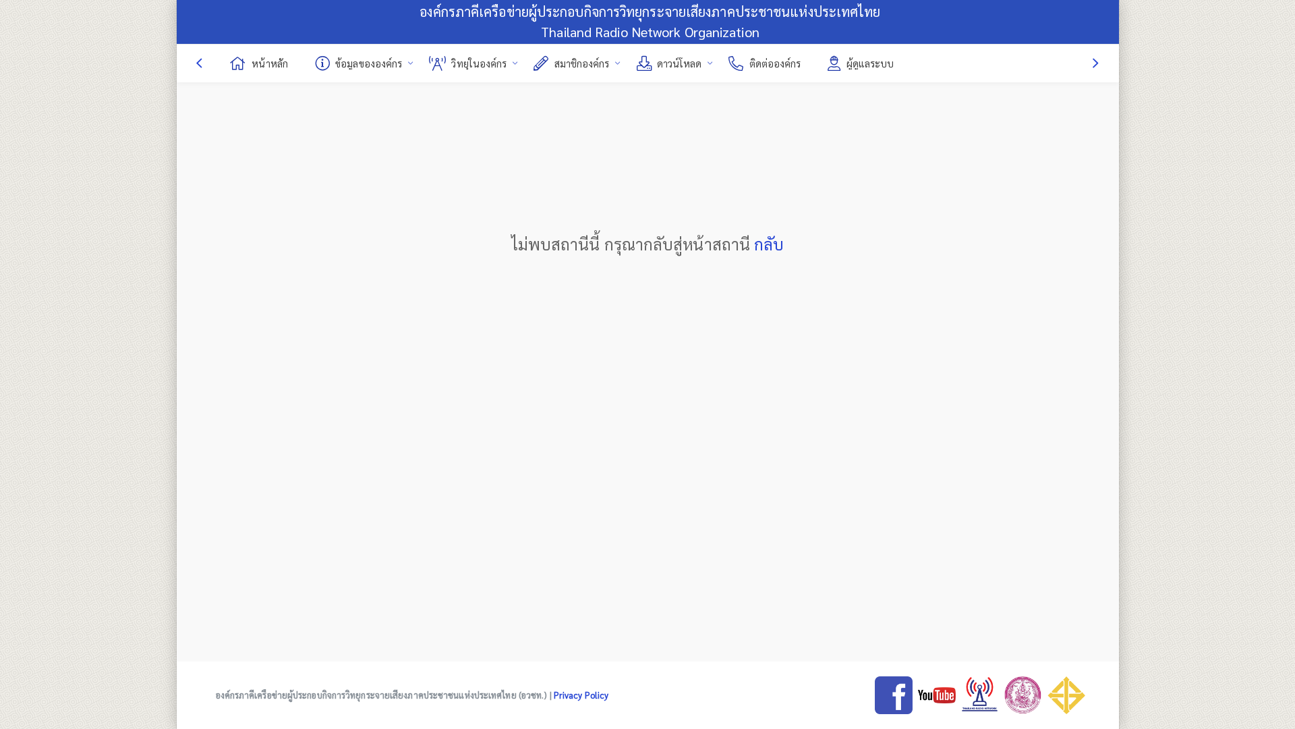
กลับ (769, 243)
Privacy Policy (581, 695)
